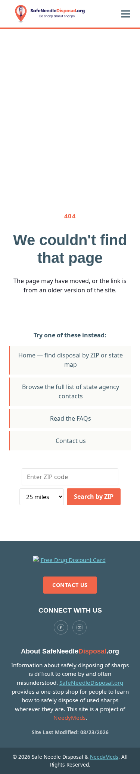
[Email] (79, 627)
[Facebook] (61, 627)
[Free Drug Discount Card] (70, 560)
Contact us (71, 441)
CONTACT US (70, 584)
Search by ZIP (93, 496)
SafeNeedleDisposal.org (91, 682)
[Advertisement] (70, 102)
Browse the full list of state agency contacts (70, 391)
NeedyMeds (104, 756)
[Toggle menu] (126, 14)
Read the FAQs (70, 418)
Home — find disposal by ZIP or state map (70, 360)
